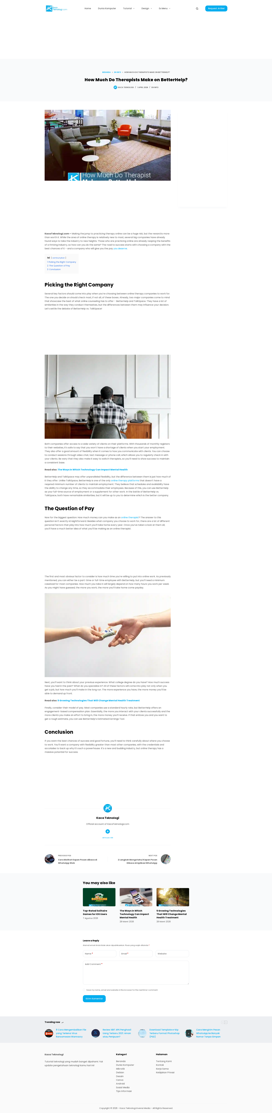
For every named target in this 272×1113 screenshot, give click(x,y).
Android (120, 1083)
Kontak (160, 1065)
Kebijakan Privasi (165, 1072)
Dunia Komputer (107, 8)
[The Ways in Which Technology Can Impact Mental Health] (136, 897)
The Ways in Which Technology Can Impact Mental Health (93, 469)
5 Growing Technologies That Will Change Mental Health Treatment (99, 700)
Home (88, 8)
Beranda (121, 1061)
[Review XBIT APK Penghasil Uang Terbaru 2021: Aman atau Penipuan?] (95, 1033)
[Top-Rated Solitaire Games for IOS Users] (99, 897)
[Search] (197, 8)
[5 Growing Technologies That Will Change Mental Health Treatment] (173, 897)
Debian (120, 1072)
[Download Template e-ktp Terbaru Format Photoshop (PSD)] (142, 1033)
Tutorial (127, 8)
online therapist (130, 517)
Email (124, 953)
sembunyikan (58, 258)
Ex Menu (163, 8)
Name (89, 953)
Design (145, 8)
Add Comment (93, 964)
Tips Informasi (124, 1091)
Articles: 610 (107, 838)
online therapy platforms (125, 480)
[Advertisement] (136, 38)
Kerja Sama (162, 1068)
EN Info (154, 87)
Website (162, 953)
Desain (120, 1076)
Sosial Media (122, 1087)
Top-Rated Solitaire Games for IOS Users (95, 912)
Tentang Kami (164, 1061)
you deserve (120, 248)
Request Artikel (216, 8)
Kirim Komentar (94, 998)
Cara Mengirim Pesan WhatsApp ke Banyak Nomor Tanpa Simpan (208, 1033)
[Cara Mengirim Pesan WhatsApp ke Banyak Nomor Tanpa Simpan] (189, 1033)
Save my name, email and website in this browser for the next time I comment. (122, 990)
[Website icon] (108, 831)
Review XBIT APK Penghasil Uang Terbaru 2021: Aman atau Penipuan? (117, 1033)
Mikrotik (120, 1068)
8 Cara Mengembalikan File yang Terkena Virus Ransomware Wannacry (71, 1033)
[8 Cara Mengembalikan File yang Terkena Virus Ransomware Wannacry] (49, 1033)
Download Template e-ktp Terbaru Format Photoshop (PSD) (164, 1033)
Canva (119, 1080)
